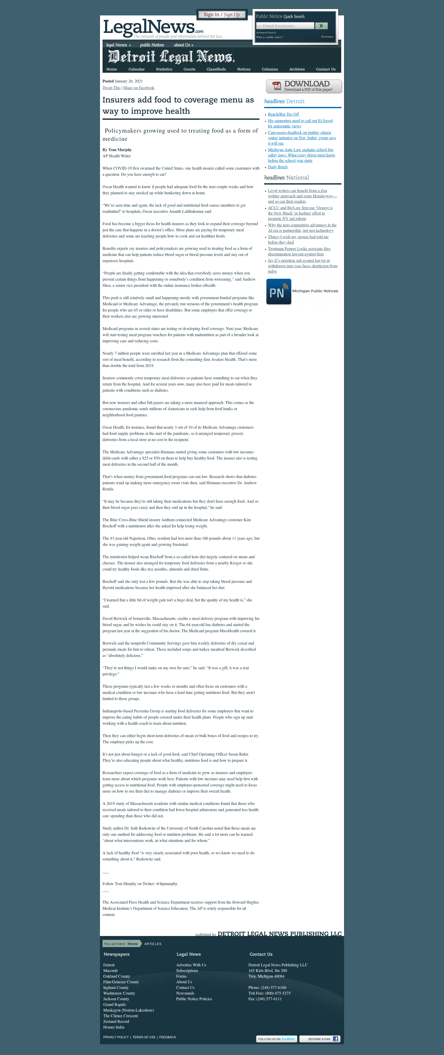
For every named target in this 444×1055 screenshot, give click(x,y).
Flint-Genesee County (121, 981)
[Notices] (244, 68)
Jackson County (116, 998)
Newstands (185, 993)
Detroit (109, 964)
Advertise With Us (191, 964)
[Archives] (297, 68)
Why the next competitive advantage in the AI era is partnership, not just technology (302, 227)
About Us (184, 981)
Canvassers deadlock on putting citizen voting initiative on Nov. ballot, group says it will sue (302, 138)
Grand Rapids (114, 1004)
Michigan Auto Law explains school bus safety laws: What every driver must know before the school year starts (301, 155)
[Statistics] (164, 68)
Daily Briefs (278, 166)
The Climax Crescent (120, 1015)
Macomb (110, 970)
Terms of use (144, 1037)
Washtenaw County (119, 993)
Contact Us (185, 987)
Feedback (167, 1037)
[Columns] (270, 68)
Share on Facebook (138, 87)
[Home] (111, 68)
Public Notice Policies (194, 998)
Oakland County (116, 976)
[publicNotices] (152, 45)
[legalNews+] (119, 45)
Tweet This (112, 87)
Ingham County (116, 987)
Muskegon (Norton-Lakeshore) (128, 1010)
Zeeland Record (116, 1021)
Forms (181, 976)
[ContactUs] (326, 68)
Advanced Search (266, 32)
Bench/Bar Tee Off (283, 114)
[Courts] (189, 68)
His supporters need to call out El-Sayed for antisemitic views (300, 123)
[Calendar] (136, 68)
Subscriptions (187, 970)
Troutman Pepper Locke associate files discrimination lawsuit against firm (299, 251)
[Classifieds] (216, 68)
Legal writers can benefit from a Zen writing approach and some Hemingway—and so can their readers (302, 196)
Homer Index (114, 1027)
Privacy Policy (116, 1037)
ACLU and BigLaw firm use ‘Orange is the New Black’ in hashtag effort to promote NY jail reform (300, 213)
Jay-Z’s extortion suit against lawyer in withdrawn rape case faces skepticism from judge (302, 266)
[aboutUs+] (184, 45)
